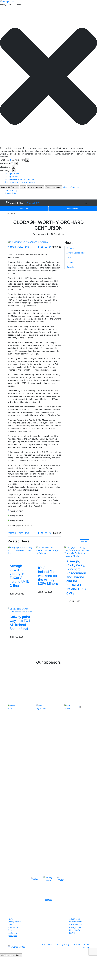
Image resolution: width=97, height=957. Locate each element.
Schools (70, 267)
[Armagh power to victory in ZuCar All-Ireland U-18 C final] (20, 550)
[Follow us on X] (49, 900)
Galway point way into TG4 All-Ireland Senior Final (20, 623)
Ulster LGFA (74, 930)
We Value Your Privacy (11, 955)
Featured (70, 248)
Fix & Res (24, 208)
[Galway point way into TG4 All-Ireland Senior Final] (20, 610)
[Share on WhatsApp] (50, 247)
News (72, 208)
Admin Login (74, 919)
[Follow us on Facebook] (47, 900)
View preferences (35, 187)
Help (47, 944)
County (69, 262)
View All (84, 541)
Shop (10, 930)
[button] (48, 76)
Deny (23, 187)
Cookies (76, 944)
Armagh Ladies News (18, 247)
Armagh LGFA (33, 203)
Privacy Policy (11, 193)
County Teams (14, 922)
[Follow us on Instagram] (51, 900)
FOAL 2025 (13, 927)
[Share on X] (42, 247)
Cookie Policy (11, 190)
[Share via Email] (46, 247)
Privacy (63, 944)
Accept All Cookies (9, 187)
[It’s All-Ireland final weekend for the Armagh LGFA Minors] (48, 550)
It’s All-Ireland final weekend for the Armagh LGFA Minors (48, 576)
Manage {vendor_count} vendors (19, 179)
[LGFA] (34, 879)
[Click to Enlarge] (34, 242)
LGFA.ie (72, 933)
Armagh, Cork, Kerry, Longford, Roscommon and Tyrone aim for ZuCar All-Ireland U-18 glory (76, 577)
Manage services (12, 176)
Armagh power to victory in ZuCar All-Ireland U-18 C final (19, 576)
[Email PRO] (46, 900)
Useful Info (12, 933)
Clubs (10, 924)
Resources (12, 936)
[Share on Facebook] (38, 247)
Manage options (12, 173)
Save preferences (53, 187)
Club (68, 257)
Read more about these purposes (20, 182)
